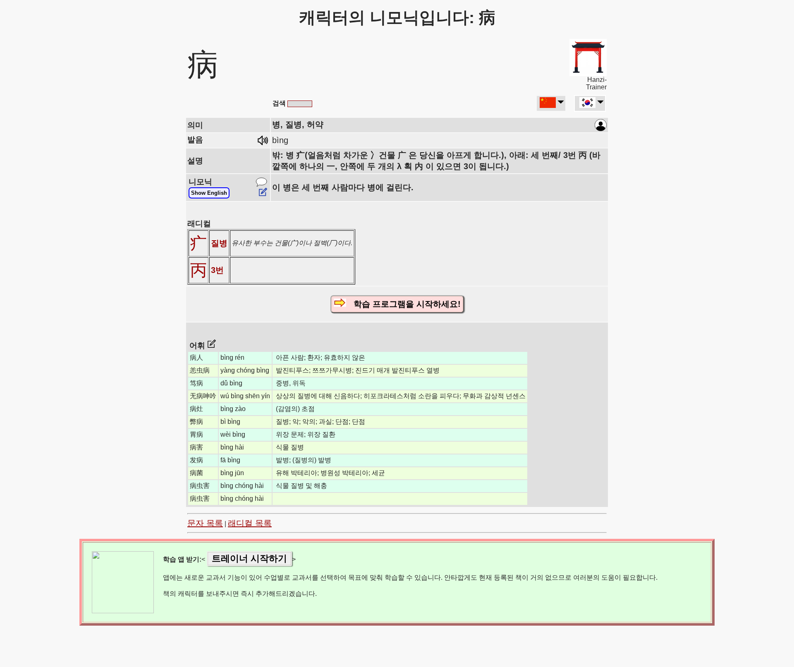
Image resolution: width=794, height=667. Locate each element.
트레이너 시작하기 (249, 558)
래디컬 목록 (250, 523)
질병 (219, 243)
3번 (217, 270)
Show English (209, 193)
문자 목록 (205, 523)
